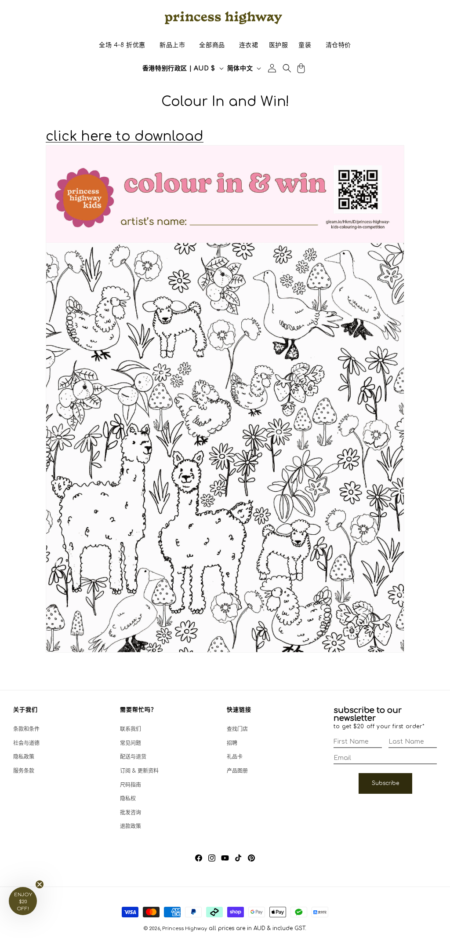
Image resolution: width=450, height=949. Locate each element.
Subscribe (385, 783)
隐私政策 (23, 757)
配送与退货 (133, 757)
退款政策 (130, 826)
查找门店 (237, 729)
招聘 (232, 743)
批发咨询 (130, 813)
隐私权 (128, 799)
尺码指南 (130, 785)
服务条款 (23, 771)
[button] (122, 45)
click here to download (124, 136)
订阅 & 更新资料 (139, 771)
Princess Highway (184, 928)
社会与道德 (26, 743)
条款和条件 (26, 729)
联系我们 (130, 729)
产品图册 (237, 771)
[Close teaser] (39, 884)
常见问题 (130, 743)
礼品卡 (235, 757)
